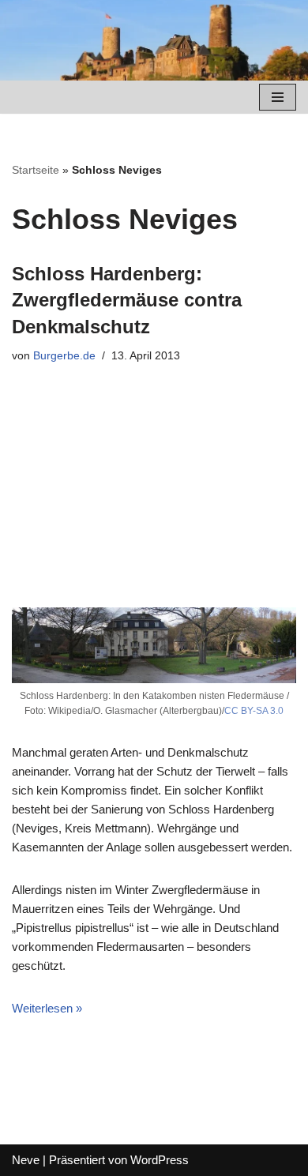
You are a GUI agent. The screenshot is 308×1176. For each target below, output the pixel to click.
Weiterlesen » (47, 1008)
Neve (25, 1160)
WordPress (159, 1160)
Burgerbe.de (64, 356)
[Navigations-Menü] (277, 97)
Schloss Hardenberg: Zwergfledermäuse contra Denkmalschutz (127, 300)
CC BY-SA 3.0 (254, 710)
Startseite (35, 169)
